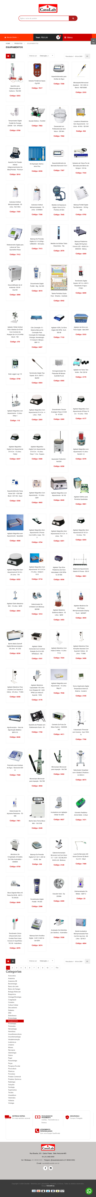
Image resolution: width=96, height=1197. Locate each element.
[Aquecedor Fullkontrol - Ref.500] (59, 443)
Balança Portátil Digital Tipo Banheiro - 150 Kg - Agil (81, 207)
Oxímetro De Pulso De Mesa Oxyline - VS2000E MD (59, 726)
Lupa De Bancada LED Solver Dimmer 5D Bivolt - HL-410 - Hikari (81, 856)
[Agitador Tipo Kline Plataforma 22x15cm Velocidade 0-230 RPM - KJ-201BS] (59, 558)
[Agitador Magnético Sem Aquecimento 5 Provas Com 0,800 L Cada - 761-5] (37, 520)
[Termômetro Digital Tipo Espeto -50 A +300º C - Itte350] (37, 363)
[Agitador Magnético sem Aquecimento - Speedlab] (15, 522)
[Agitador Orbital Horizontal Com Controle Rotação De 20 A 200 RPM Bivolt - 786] (37, 636)
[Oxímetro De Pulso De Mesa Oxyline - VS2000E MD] (59, 716)
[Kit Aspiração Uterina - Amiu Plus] (37, 153)
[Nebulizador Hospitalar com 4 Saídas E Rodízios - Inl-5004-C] (81, 758)
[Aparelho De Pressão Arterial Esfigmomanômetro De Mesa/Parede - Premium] (15, 152)
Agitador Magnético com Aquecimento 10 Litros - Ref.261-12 (81, 451)
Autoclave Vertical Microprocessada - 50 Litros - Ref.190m (15, 204)
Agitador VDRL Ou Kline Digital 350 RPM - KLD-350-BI (59, 329)
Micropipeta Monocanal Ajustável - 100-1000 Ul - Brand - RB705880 (81, 84)
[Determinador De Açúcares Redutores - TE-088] (15, 802)
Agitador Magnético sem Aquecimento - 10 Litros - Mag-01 (59, 685)
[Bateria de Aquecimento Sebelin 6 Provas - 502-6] (81, 559)
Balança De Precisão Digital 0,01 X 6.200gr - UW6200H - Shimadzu (37, 241)
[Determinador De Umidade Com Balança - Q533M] (37, 595)
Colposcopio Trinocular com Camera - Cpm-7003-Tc (81, 732)
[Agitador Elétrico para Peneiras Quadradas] (81, 485)
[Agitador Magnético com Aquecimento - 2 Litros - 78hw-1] (15, 400)
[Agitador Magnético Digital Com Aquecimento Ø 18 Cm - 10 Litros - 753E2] (15, 437)
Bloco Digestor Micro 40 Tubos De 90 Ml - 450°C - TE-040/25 (15, 895)
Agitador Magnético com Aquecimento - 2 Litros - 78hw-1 (15, 413)
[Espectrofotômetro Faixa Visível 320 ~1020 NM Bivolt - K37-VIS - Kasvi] (15, 482)
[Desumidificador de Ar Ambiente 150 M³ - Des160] (15, 273)
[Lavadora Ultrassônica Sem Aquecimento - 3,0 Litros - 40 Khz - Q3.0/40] (81, 112)
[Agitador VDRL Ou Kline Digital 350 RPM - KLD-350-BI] (59, 317)
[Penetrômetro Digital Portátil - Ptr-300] (37, 886)
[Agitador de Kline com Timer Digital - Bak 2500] (81, 317)
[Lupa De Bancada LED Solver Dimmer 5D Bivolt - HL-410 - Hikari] (81, 844)
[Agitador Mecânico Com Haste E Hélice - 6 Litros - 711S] (59, 637)
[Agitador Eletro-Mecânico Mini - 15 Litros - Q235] (15, 595)
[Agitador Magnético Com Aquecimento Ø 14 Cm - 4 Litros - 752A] (37, 400)
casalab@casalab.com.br (50, 1163)
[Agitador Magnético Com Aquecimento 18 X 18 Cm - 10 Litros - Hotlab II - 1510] (37, 558)
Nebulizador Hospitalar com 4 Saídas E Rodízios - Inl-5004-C (81, 772)
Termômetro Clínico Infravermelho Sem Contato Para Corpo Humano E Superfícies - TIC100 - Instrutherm (15, 938)
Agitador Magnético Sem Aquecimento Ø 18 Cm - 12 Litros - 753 (81, 532)
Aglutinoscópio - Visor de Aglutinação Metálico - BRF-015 (15, 729)
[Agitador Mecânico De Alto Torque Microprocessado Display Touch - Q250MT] (81, 596)
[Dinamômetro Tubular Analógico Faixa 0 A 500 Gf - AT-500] (59, 400)
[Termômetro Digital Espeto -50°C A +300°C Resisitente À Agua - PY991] (81, 271)
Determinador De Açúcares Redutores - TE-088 (15, 813)
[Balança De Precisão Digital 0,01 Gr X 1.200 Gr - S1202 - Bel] (37, 845)
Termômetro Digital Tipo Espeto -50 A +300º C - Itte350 (37, 375)
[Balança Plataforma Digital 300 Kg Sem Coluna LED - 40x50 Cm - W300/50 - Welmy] (81, 231)
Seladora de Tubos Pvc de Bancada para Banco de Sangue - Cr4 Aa (81, 165)
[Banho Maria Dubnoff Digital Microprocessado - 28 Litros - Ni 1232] (15, 635)
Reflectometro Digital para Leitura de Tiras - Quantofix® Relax (15, 247)
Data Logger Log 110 (15, 374)
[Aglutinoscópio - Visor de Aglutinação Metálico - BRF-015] (15, 717)
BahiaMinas (51, 1186)
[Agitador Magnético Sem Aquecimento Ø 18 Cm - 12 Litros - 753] (81, 520)
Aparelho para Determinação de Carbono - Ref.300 (15, 88)
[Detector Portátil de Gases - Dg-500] (37, 70)
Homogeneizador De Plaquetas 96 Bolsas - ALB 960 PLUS (59, 373)
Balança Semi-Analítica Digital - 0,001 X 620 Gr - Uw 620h (37, 938)
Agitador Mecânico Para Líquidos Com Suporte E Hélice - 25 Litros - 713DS (15, 689)
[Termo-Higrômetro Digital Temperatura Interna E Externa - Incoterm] (81, 676)
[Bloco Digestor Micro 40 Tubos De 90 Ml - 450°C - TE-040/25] (15, 883)
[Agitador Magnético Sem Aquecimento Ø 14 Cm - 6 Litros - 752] (59, 521)
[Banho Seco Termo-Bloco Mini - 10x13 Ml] (37, 807)
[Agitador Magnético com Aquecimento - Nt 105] (59, 483)
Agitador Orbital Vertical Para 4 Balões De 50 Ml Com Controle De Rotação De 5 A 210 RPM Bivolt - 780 (15, 332)
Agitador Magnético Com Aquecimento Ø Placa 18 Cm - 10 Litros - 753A (81, 411)
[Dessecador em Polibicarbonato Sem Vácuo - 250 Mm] (59, 114)
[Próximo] (52, 968)
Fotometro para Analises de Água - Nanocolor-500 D (15, 767)
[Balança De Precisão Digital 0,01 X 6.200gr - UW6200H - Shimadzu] (37, 230)
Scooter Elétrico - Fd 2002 (37, 121)
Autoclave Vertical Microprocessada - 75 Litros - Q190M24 (37, 207)
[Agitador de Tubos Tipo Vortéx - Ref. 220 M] (81, 362)
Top (93, 43)
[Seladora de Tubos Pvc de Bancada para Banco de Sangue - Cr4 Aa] (81, 153)
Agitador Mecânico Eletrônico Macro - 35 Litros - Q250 (59, 612)
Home (8, 43)
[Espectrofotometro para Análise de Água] (59, 68)
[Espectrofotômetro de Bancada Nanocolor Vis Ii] (59, 153)
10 (47, 968)
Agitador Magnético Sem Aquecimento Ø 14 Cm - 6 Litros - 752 (59, 533)
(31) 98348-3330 (37, 1160)
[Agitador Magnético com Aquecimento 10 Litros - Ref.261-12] (81, 438)
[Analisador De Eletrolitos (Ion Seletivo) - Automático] (59, 922)
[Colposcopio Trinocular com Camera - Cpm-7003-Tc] (81, 718)
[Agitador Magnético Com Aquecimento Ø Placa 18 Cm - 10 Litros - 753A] (81, 399)
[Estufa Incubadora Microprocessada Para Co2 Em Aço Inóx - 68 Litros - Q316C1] (81, 922)
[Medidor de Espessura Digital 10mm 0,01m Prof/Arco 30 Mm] (59, 193)
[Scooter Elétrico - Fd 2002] (37, 112)
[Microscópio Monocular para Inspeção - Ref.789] (59, 756)
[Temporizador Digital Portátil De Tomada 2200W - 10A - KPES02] (15, 112)
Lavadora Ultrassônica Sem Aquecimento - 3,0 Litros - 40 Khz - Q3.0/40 (81, 123)
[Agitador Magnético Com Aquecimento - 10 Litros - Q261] (37, 483)
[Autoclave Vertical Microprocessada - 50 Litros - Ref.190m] (15, 192)
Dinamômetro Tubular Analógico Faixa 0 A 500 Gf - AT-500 (59, 411)
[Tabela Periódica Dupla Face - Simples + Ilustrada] (59, 277)
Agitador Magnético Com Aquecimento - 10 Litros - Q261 (37, 495)
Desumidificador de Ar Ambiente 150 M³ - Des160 (15, 287)
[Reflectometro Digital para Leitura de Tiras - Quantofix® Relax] (15, 233)
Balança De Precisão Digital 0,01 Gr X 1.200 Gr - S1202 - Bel (37, 856)
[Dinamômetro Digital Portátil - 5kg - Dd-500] (37, 272)
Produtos (18, 43)
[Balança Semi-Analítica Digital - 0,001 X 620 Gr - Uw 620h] (37, 924)
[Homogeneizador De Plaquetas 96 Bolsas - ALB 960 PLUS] (59, 362)
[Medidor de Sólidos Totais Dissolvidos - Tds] (59, 232)
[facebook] (45, 1168)
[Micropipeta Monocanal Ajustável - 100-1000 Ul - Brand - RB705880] (81, 71)
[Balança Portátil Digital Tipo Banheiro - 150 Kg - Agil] (81, 193)
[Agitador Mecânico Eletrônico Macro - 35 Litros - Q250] (59, 598)
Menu (69, 37)
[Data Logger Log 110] (15, 364)
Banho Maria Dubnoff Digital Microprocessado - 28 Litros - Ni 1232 (15, 646)
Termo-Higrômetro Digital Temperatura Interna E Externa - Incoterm (81, 688)
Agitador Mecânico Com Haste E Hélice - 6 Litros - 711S (59, 650)
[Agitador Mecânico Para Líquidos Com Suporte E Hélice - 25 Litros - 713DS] (15, 676)
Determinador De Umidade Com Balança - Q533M (37, 606)
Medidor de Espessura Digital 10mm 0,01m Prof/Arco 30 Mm (59, 207)
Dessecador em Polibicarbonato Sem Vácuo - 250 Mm (59, 128)
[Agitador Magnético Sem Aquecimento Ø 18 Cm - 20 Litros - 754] (15, 559)
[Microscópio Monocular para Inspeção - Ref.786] (37, 762)
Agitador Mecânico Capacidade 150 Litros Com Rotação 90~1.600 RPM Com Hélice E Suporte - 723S (37, 690)
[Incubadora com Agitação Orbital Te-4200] (59, 802)
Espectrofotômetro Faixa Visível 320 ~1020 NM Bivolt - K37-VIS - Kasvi (15, 493)
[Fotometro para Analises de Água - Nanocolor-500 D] (15, 756)
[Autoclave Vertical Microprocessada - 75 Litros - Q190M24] (37, 193)
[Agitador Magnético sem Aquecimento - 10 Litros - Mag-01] (59, 674)
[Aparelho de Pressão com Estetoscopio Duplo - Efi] (37, 716)
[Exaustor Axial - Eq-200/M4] (59, 883)
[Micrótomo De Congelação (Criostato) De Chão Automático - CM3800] (15, 845)
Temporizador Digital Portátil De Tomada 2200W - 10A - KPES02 (15, 123)
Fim (57, 968)
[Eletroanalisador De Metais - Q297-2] (81, 882)
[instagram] (51, 1168)
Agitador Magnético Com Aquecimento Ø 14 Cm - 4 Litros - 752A (37, 412)
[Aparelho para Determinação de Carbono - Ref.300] (15, 72)
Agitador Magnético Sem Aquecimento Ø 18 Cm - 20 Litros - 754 (15, 572)
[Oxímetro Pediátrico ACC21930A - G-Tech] (81, 803)
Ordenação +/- (44, 56)
